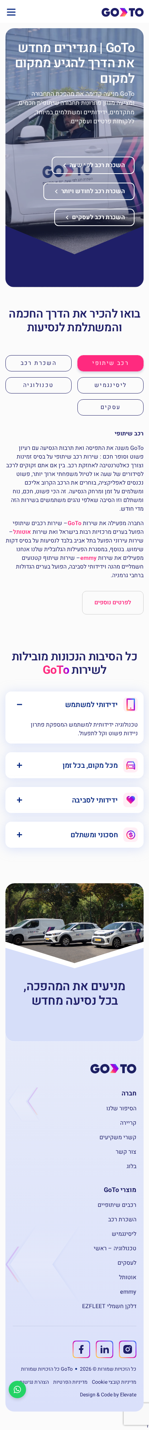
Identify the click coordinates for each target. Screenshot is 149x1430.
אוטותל (22, 532)
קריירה (128, 1123)
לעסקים (127, 1263)
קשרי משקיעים (117, 1137)
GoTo (74, 523)
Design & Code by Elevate (108, 1395)
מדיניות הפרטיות (70, 1382)
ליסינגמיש (124, 1234)
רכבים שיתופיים (117, 1205)
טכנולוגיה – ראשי (115, 1248)
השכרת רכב (122, 1219)
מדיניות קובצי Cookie (114, 1382)
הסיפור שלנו (121, 1108)
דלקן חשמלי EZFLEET (109, 1306)
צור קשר (126, 1152)
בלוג (131, 1166)
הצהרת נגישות (34, 1382)
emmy (88, 558)
